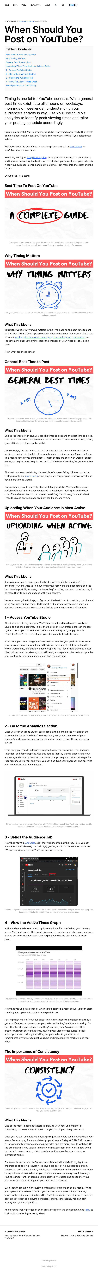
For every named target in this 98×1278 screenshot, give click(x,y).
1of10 (87, 1209)
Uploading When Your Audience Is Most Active (28, 66)
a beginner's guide (36, 157)
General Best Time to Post (18, 62)
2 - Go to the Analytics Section (21, 74)
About (47, 5)
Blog (15, 5)
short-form (76, 146)
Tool (24, 5)
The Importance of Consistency (21, 85)
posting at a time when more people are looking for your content (50, 337)
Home (7, 5)
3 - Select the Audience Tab (19, 77)
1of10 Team (11, 21)
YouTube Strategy (27, 21)
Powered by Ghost (49, 1266)
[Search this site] (63, 5)
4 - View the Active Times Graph (21, 81)
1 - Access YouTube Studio (19, 70)
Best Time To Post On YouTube (21, 54)
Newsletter (35, 5)
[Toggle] (56, 5)
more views (31, 476)
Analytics (30, 843)
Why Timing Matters (15, 58)
